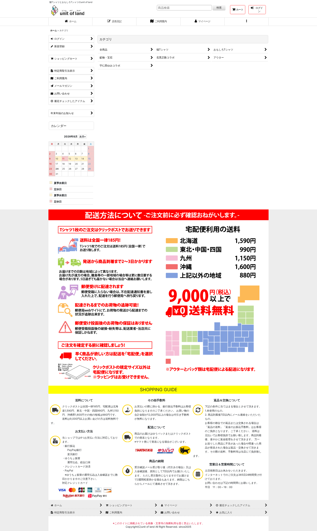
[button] (247, 22)
